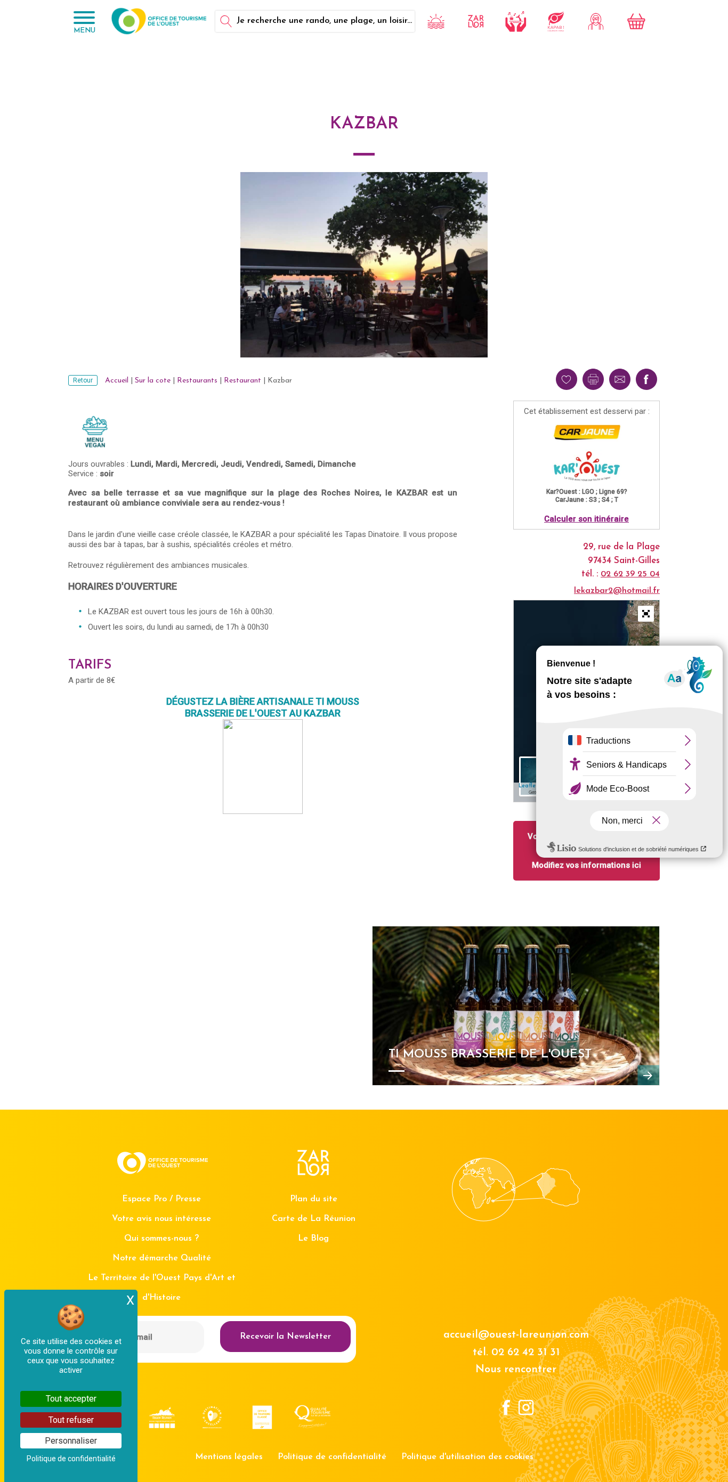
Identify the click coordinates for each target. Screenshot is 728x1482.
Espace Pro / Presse (161, 1199)
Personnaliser (71, 1441)
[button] (646, 614)
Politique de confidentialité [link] (71, 1458)
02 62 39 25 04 (630, 574)
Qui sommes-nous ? (161, 1238)
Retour (83, 380)
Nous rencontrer (515, 1369)
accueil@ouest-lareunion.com (516, 1335)
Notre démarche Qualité (161, 1258)
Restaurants (197, 381)
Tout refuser (71, 1420)
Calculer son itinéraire (586, 519)
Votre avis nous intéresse (161, 1219)
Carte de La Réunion (313, 1219)
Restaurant (242, 381)
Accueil (116, 381)
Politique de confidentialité (332, 1457)
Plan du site (313, 1199)
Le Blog (313, 1238)
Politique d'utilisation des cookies (467, 1457)
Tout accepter (71, 1399)
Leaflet (528, 786)
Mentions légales (229, 1457)
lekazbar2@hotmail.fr (617, 591)
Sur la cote (153, 381)
